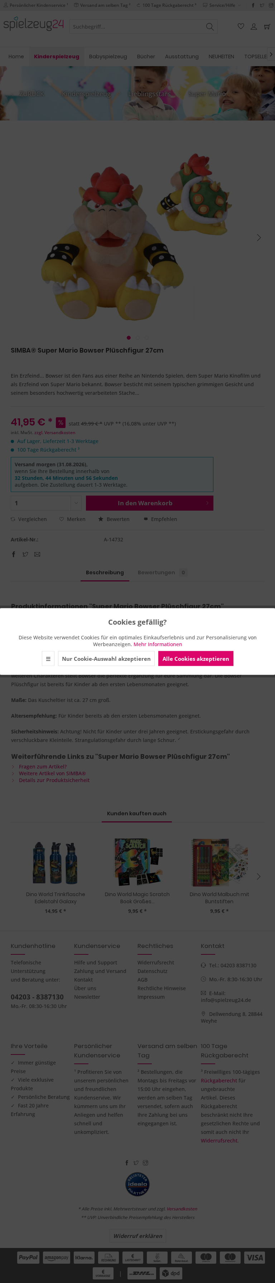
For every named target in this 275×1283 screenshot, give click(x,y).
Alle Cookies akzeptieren (196, 658)
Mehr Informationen (158, 644)
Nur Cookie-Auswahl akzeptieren (106, 658)
